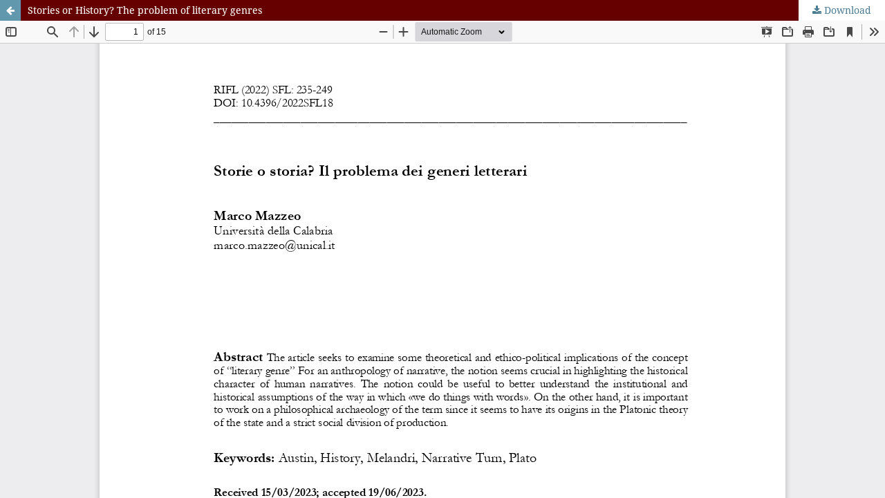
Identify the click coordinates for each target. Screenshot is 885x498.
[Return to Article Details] (10, 10)
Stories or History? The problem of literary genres (145, 10)
